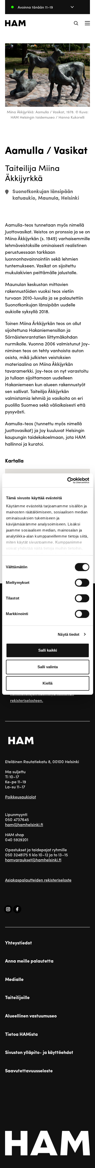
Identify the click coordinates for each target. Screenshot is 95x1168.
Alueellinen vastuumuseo (31, 1015)
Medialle (14, 979)
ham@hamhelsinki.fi (24, 824)
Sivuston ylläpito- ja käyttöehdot (39, 1052)
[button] (76, 23)
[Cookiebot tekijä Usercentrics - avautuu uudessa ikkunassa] (67, 480)
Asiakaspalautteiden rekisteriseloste (38, 880)
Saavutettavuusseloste (29, 1070)
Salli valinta (47, 667)
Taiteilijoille (17, 997)
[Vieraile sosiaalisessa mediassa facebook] (17, 909)
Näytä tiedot (68, 634)
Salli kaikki (47, 650)
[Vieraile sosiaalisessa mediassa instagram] (8, 909)
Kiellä (47, 683)
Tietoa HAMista (21, 1034)
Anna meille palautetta (29, 961)
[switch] (82, 583)
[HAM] (15, 23)
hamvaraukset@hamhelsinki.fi (33, 860)
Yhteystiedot (18, 942)
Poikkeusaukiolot (20, 797)
